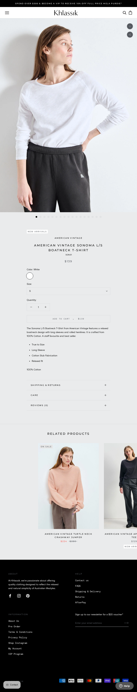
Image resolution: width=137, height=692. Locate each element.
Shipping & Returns (45, 385)
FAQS (78, 586)
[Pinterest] (28, 596)
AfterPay (80, 602)
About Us (13, 621)
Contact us (82, 580)
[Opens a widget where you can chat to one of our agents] (124, 686)
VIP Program (15, 654)
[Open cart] (130, 13)
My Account (15, 648)
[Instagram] (19, 596)
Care (34, 395)
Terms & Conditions (20, 632)
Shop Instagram (17, 643)
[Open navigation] (7, 12)
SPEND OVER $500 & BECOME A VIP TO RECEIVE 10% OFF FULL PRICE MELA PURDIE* (68, 3)
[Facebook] (10, 596)
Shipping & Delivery (88, 591)
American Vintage (68, 238)
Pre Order (14, 626)
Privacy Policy (17, 637)
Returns (80, 597)
